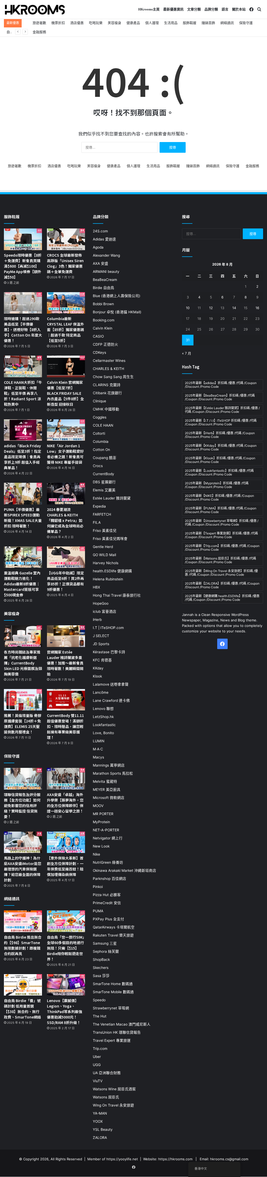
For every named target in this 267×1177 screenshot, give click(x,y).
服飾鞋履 (189, 23)
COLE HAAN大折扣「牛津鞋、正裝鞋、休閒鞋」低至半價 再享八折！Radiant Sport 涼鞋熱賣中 (23, 393)
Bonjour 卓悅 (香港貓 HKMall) (117, 312)
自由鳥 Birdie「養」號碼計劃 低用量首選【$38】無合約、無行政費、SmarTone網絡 (22, 1009)
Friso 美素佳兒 (105, 530)
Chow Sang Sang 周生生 (113, 377)
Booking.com (103, 320)
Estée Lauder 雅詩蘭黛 (112, 498)
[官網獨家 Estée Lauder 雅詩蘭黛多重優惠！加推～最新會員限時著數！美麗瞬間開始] (66, 636)
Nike (96, 854)
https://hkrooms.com (175, 1159)
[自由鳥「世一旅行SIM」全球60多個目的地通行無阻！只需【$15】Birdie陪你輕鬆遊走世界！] (66, 921)
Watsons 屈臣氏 (106, 1097)
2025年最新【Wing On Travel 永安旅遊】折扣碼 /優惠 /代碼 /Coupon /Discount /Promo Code (221, 572)
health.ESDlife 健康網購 (112, 571)
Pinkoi (98, 887)
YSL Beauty (103, 1129)
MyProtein (101, 822)
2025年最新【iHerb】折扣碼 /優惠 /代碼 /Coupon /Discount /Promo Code (220, 435)
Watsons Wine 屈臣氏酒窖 (114, 1089)
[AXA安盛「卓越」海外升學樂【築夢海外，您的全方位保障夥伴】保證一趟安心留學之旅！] (66, 779)
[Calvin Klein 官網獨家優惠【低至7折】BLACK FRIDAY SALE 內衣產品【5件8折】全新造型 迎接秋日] (66, 366)
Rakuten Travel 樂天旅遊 (113, 935)
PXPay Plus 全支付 (108, 919)
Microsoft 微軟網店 (108, 798)
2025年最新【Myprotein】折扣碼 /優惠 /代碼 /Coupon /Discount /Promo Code (216, 485)
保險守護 (246, 23)
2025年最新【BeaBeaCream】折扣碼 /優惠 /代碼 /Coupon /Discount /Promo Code (220, 397)
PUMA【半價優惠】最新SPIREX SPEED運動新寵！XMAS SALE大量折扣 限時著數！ (23, 517)
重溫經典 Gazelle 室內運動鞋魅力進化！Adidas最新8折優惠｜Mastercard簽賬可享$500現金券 (22, 583)
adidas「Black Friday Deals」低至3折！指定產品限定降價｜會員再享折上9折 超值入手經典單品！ (22, 456)
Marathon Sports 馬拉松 (113, 773)
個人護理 (152, 23)
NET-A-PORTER (106, 830)
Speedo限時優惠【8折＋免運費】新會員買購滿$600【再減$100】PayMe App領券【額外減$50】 (22, 266)
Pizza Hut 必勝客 (107, 895)
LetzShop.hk (103, 717)
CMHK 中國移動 (106, 409)
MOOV (98, 806)
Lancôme (100, 692)
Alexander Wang (106, 255)
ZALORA (100, 1137)
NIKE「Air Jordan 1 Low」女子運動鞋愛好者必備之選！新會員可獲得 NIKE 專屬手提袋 (65, 454)
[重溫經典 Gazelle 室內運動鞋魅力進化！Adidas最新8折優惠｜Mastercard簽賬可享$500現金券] (23, 557)
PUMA (98, 911)
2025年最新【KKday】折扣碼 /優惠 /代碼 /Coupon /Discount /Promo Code (221, 447)
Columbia (100, 441)
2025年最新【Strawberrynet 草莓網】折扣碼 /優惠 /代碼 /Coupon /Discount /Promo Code (221, 522)
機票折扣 (58, 23)
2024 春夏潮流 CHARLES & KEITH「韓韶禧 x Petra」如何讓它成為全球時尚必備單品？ (65, 520)
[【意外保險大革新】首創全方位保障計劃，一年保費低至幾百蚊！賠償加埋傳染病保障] (66, 842)
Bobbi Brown (103, 304)
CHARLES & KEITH (108, 369)
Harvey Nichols (105, 563)
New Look (101, 846)
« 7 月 (186, 353)
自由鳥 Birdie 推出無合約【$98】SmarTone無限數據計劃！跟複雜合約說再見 (22, 945)
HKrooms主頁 (149, 9)
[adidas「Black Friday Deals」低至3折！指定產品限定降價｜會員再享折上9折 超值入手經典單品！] (23, 430)
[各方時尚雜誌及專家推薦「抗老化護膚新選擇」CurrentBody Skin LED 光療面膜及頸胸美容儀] (23, 636)
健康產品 (133, 23)
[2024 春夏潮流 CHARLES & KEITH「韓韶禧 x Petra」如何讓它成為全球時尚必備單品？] (66, 493)
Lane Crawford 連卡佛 (111, 700)
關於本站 (239, 9)
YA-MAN (100, 1113)
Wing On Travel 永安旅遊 (113, 1105)
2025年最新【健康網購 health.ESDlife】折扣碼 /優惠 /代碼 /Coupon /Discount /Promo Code (222, 598)
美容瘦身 (114, 23)
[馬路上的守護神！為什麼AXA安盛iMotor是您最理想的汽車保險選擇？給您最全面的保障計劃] (23, 842)
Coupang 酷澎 (104, 458)
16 (257, 308)
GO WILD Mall (104, 555)
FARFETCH (102, 514)
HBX (96, 587)
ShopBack (101, 959)
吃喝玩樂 (95, 23)
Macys (98, 757)
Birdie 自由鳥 (103, 288)
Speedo (99, 1000)
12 (211, 308)
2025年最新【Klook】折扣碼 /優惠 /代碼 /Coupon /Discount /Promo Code (220, 460)
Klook (97, 676)
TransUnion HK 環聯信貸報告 (117, 1032)
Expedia (99, 506)
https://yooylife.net (122, 1159)
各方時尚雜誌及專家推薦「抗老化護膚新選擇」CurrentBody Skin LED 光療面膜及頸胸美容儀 (23, 662)
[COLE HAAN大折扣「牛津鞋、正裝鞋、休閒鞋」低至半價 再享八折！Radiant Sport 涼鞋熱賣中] (23, 366)
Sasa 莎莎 (101, 976)
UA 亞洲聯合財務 (107, 1073)
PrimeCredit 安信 (107, 903)
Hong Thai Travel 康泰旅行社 (117, 595)
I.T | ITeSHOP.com (108, 628)
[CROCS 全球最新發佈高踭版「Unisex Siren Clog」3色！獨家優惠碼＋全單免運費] (66, 239)
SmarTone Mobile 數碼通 (113, 992)
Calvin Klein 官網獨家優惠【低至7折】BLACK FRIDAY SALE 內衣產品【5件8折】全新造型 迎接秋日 (65, 393)
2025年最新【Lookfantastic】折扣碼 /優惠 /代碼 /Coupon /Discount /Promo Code (219, 472)
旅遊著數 (39, 23)
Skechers (100, 968)
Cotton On (101, 450)
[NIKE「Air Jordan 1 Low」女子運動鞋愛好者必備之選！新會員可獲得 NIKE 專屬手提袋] (66, 430)
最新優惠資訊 (173, 9)
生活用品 (171, 23)
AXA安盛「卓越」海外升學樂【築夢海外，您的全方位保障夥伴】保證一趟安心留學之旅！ (65, 803)
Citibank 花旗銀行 (107, 393)
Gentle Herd (103, 547)
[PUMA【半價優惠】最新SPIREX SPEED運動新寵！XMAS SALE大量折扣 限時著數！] (23, 493)
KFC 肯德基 (102, 660)
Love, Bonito (103, 733)
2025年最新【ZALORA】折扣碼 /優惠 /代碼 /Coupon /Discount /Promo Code (222, 585)
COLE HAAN (103, 425)
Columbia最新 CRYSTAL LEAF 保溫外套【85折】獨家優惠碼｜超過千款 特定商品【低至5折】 (65, 329)
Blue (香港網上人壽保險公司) (116, 296)
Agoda (98, 247)
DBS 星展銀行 (104, 482)
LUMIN (98, 741)
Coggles (99, 417)
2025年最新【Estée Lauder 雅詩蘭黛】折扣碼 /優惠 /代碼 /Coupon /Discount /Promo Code (222, 410)
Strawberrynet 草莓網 (111, 1008)
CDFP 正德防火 (105, 344)
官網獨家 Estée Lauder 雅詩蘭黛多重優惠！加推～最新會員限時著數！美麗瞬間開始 (65, 662)
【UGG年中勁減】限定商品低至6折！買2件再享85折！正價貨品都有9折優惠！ (65, 581)
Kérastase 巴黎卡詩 (109, 652)
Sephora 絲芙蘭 (106, 951)
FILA (97, 522)
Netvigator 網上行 (108, 838)
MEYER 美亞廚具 (106, 789)
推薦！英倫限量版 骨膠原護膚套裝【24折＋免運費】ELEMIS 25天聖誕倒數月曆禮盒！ (22, 723)
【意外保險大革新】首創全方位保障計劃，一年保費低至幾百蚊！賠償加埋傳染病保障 (65, 866)
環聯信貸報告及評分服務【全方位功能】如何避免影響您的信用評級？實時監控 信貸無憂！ (22, 805)
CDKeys (99, 352)
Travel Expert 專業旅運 (112, 1040)
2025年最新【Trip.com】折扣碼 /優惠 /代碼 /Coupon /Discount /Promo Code (222, 547)
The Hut (99, 1016)
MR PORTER (103, 814)
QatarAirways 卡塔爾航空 (114, 927)
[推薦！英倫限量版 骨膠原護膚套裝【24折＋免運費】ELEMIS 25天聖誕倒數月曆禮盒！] (23, 700)
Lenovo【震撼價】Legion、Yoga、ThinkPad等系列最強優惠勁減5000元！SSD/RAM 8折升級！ (64, 1011)
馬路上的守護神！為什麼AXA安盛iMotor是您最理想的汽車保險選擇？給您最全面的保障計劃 (22, 868)
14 (234, 308)
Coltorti (99, 433)
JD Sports (101, 644)
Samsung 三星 (105, 943)
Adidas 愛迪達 (104, 239)
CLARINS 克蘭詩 (106, 385)
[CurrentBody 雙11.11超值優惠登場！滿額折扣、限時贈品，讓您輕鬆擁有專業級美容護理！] (66, 700)
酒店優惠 (77, 23)
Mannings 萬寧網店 (109, 765)
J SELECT (101, 636)
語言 (225, 9)
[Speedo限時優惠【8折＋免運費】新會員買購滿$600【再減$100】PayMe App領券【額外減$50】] (23, 239)
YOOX (98, 1121)
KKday (98, 668)
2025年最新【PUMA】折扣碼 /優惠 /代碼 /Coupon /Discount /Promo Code (220, 510)
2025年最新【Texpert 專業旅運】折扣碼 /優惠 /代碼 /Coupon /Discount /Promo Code (221, 535)
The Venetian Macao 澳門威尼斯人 (121, 1024)
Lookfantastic (104, 725)
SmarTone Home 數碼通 (113, 984)
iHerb (97, 619)
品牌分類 (211, 9)
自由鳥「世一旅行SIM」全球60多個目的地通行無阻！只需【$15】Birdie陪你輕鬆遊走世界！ (65, 948)
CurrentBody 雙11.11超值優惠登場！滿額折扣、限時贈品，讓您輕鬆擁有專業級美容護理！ (65, 726)
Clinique (99, 401)
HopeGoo (100, 603)
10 (188, 308)
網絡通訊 (227, 23)
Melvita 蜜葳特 (105, 781)
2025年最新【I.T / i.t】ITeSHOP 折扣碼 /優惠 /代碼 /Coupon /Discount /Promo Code (221, 422)
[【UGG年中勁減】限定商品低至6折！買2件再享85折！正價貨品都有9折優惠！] (66, 557)
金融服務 (39, 32)
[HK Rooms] (35, 9)
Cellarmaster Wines (109, 360)
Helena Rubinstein (108, 579)
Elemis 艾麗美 (104, 490)
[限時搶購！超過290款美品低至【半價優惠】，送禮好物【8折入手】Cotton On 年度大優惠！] (23, 303)
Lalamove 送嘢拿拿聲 (111, 684)
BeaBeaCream (105, 280)
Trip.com (100, 1048)
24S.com (100, 231)
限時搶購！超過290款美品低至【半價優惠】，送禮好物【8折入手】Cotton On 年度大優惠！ (23, 329)
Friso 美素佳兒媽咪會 (110, 539)
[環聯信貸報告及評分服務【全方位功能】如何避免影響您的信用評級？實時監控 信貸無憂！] (23, 779)
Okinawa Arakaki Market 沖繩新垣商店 (124, 870)
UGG (97, 1065)
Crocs (98, 466)
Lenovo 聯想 (103, 709)
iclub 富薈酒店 (104, 611)
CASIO (98, 336)
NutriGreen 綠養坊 (108, 862)
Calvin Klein (102, 328)
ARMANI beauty (106, 271)
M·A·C (98, 749)
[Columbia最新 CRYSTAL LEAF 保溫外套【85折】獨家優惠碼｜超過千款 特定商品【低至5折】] (66, 303)
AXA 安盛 (100, 263)
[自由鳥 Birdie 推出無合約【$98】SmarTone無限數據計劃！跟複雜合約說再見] (23, 921)
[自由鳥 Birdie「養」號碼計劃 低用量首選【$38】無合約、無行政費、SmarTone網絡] (23, 985)
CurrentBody (103, 474)
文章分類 (194, 9)
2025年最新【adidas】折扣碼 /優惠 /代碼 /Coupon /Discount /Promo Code (221, 385)
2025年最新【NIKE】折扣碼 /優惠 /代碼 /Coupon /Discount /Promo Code (219, 497)
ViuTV (97, 1081)
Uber (97, 1057)
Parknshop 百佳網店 (109, 878)
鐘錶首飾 (208, 23)
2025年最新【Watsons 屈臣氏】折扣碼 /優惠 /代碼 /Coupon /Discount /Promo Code (220, 560)
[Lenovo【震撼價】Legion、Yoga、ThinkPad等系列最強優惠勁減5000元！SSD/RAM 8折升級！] (66, 985)
